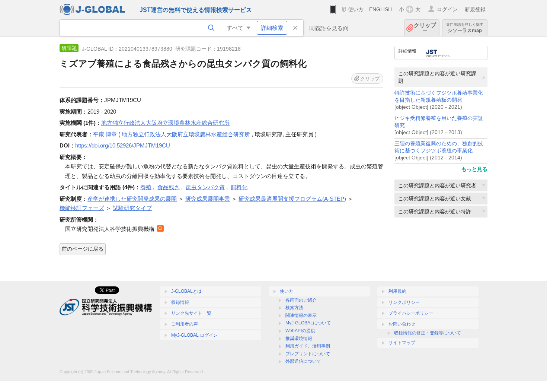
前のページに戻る (82, 249)
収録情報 (180, 302)
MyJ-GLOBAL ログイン (194, 335)
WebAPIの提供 (300, 330)
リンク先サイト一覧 (191, 313)
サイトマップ (401, 342)
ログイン (447, 9)
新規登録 (475, 9)
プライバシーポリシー (410, 313)
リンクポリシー (404, 302)
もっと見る (474, 169)
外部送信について (303, 361)
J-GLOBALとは (186, 291)
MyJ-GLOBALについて (308, 323)
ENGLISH (380, 9)
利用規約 (397, 291)
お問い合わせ (401, 324)
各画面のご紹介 (301, 300)
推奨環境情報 (298, 338)
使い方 (356, 9)
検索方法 (294, 307)
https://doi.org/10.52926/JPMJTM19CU (122, 145)
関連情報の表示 (301, 315)
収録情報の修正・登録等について (427, 333)
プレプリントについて (307, 353)
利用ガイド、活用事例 (307, 346)
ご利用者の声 (184, 324)
